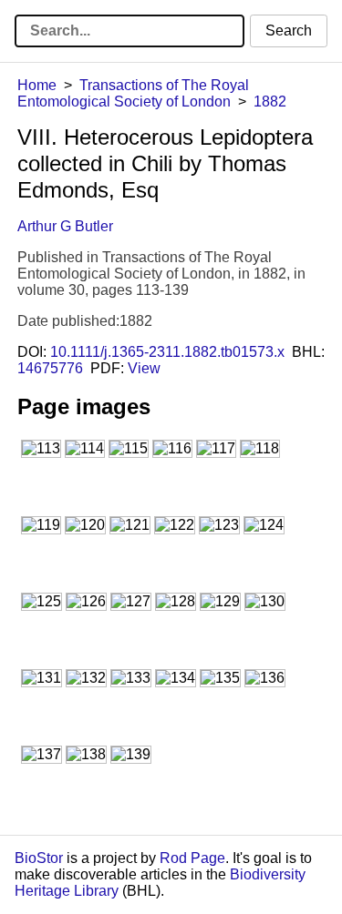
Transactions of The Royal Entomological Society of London (133, 93)
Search (288, 30)
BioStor (39, 858)
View (144, 368)
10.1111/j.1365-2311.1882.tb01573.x (167, 352)
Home (37, 85)
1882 (270, 101)
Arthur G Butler (65, 226)
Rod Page (192, 858)
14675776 (50, 368)
